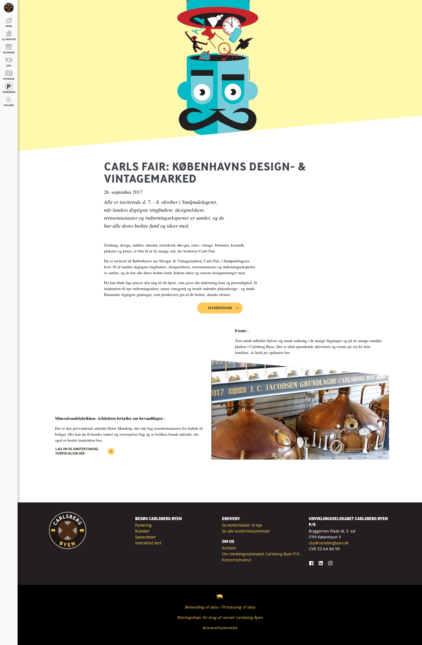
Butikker (142, 531)
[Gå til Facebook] (311, 563)
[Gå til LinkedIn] (320, 563)
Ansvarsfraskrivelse (219, 627)
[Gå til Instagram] (330, 563)
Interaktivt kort (148, 542)
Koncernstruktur (236, 559)
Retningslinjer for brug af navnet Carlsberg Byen (220, 617)
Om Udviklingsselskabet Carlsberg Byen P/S (261, 553)
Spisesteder (145, 536)
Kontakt (229, 547)
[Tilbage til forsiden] (9, 8)
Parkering (143, 525)
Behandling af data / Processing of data (220, 607)
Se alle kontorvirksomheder (246, 531)
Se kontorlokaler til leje (242, 525)
